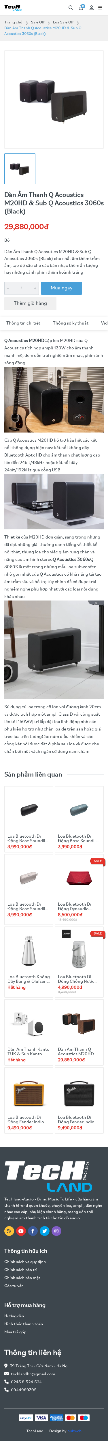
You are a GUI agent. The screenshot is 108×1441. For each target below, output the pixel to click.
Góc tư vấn (14, 1286)
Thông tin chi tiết (23, 323)
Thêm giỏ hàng (30, 303)
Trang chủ (13, 22)
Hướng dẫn (14, 1316)
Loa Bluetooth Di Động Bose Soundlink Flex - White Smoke (28, 909)
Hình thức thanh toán (23, 1324)
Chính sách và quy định (25, 1262)
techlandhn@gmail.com (33, 1374)
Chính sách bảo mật (22, 1278)
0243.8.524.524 (26, 1382)
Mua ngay (61, 288)
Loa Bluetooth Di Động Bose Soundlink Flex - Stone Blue (79, 841)
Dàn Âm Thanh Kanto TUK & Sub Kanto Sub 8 (28, 1054)
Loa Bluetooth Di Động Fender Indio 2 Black (78, 1122)
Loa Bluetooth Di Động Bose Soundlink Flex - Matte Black (28, 841)
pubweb (74, 1431)
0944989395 (24, 1390)
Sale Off (37, 22)
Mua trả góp (15, 1332)
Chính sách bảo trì (20, 1270)
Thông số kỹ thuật (70, 323)
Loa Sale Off (63, 22)
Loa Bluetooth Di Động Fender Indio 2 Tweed (27, 1122)
